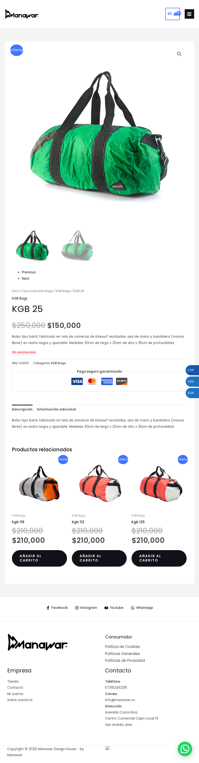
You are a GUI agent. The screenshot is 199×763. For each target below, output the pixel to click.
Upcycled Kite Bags (38, 291)
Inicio (16, 291)
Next (25, 278)
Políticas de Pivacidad (125, 660)
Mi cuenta (15, 694)
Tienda (12, 681)
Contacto (15, 687)
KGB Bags (63, 291)
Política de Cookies (122, 646)
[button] (179, 54)
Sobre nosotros (20, 700)
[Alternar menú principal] (189, 14)
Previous (29, 272)
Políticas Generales (122, 653)
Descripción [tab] (22, 409)
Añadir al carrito (31, 558)
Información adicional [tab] (56, 409)
